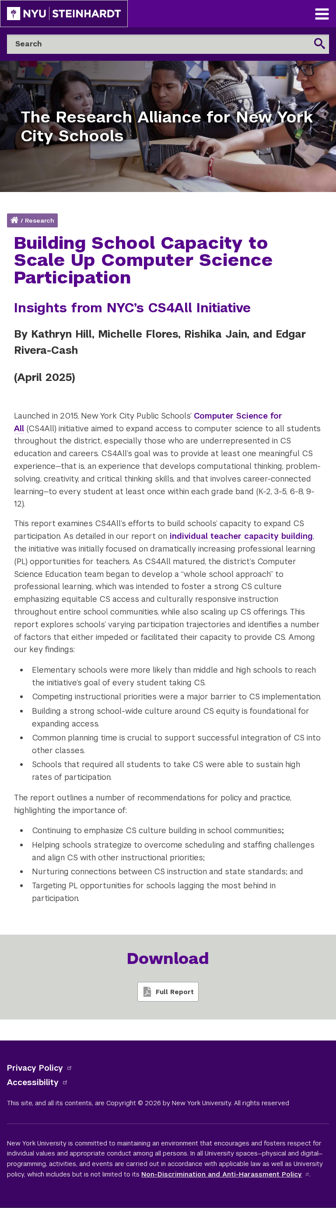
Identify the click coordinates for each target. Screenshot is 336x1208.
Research (39, 220)
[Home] (15, 220)
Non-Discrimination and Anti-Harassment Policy (221, 1174)
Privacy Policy (35, 1068)
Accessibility (33, 1082)
